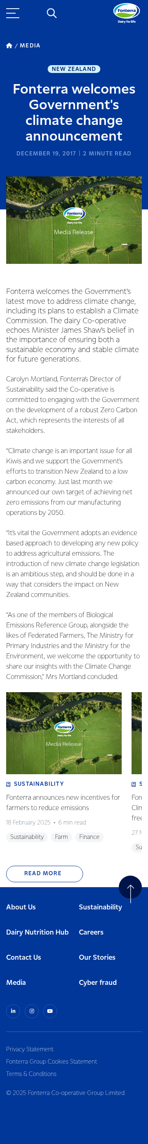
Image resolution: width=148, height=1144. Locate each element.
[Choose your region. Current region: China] (33, 13)
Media (16, 983)
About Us (21, 907)
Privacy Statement (29, 1049)
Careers (91, 932)
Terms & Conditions (31, 1074)
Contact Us (23, 957)
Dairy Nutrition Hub (37, 932)
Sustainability (100, 907)
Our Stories (97, 957)
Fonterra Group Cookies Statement (51, 1062)
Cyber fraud (98, 983)
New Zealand (74, 69)
